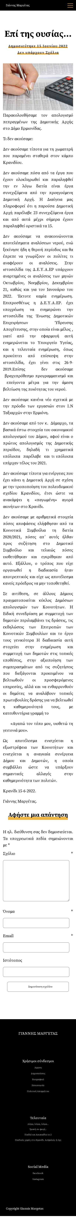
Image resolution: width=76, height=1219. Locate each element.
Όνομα (38, 911)
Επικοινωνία (38, 1085)
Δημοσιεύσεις (38, 1073)
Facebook (38, 1173)
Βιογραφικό (38, 1079)
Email (38, 936)
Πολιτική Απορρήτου (38, 1091)
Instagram (38, 1179)
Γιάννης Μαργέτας (18, 5)
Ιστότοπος (12, 960)
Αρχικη (38, 1067)
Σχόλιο (38, 853)
